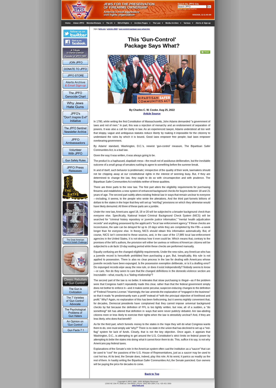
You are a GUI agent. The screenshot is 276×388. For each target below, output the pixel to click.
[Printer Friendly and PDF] (205, 53)
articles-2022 (112, 29)
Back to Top (152, 374)
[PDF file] (75, 155)
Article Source (152, 113)
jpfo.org (102, 29)
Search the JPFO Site (188, 4)
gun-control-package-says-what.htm (134, 29)
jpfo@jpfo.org (138, 385)
